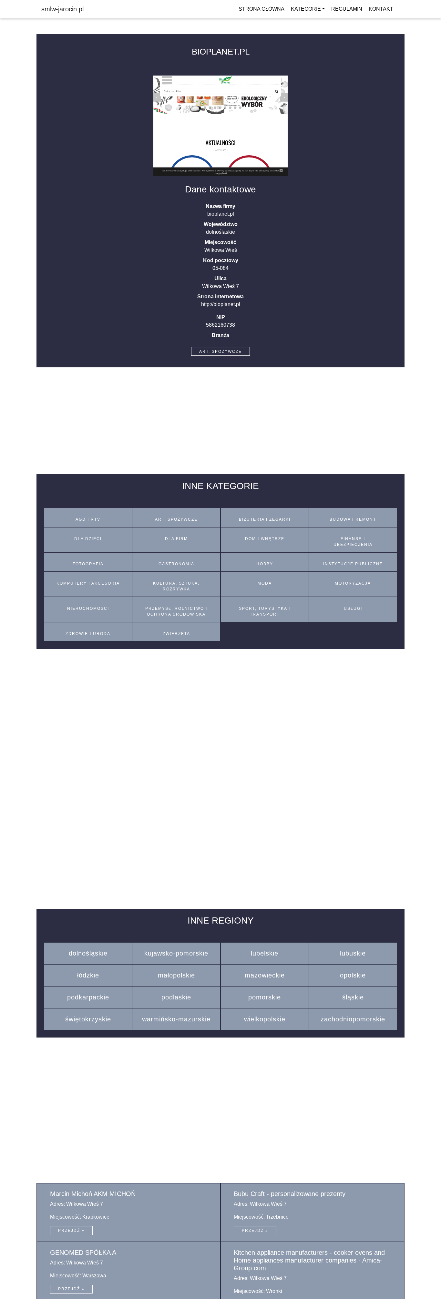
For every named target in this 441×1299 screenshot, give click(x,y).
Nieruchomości (88, 608)
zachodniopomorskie (353, 1019)
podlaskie (176, 997)
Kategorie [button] (306, 9)
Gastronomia (176, 564)
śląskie (353, 997)
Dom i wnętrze (264, 539)
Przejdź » (71, 1230)
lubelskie (264, 953)
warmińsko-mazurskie (176, 1019)
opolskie (353, 975)
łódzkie (88, 975)
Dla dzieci (88, 539)
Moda (265, 583)
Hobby (264, 564)
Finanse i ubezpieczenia (353, 542)
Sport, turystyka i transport (264, 611)
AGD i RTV (88, 519)
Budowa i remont (353, 519)
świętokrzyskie (88, 1019)
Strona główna (261, 9)
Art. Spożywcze (220, 351)
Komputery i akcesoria (88, 583)
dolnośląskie (88, 953)
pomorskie (264, 997)
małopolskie (176, 975)
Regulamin (346, 9)
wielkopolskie (264, 1019)
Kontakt (381, 9)
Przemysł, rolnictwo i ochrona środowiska (176, 611)
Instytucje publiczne (353, 564)
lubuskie (353, 953)
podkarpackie (88, 997)
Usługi (353, 608)
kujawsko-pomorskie (176, 953)
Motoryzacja (353, 583)
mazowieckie (265, 975)
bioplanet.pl (221, 51)
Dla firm (176, 539)
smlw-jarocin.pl (62, 9)
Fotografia (88, 564)
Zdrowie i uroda (88, 633)
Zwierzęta (176, 633)
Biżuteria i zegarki (265, 519)
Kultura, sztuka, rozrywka (176, 586)
